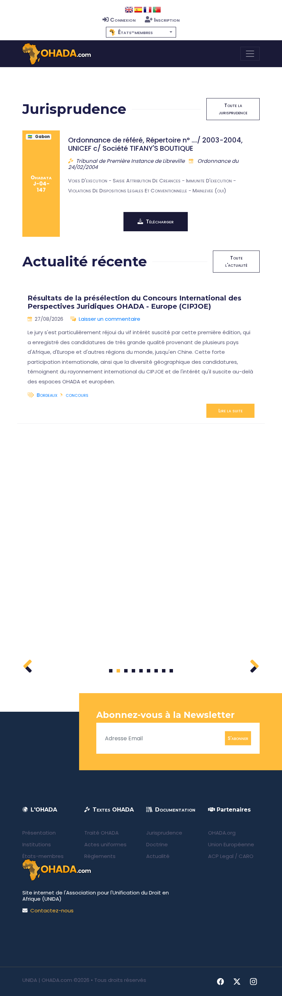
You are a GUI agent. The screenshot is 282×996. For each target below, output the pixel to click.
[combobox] (141, 32)
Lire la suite (230, 410)
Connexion (122, 20)
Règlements (100, 856)
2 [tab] (118, 670)
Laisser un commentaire (109, 318)
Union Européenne (231, 844)
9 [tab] (171, 670)
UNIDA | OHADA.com (47, 980)
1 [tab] (111, 670)
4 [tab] (133, 670)
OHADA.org (222, 832)
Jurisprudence (164, 832)
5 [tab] (141, 670)
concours (77, 395)
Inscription (167, 20)
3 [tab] (126, 670)
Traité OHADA (101, 832)
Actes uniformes (105, 844)
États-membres (43, 856)
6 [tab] (148, 670)
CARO (246, 856)
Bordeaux (47, 395)
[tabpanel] (141, 353)
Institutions (36, 844)
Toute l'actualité (236, 261)
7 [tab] (156, 670)
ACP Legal (221, 856)
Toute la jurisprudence (233, 109)
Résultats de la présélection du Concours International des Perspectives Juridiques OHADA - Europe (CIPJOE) (134, 302)
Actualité (158, 856)
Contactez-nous (52, 910)
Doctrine (157, 844)
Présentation (39, 832)
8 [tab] (163, 670)
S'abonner (238, 738)
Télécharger (160, 221)
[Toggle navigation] (250, 54)
